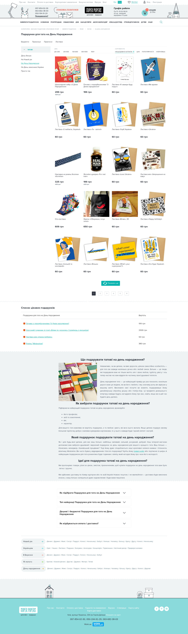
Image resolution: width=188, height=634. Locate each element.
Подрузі (76, 541)
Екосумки (78, 548)
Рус (115, 2)
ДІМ (77, 22)
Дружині (57, 541)
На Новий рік (26, 59)
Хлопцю (106, 541)
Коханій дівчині (59, 562)
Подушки (70, 548)
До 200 (57, 52)
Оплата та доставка (45, 2)
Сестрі (69, 541)
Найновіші (160, 52)
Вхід (148, 2)
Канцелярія (97, 548)
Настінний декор (120, 548)
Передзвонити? (41, 16)
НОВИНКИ (45, 22)
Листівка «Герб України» (122, 129)
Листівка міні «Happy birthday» (39, 337)
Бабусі (99, 541)
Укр (119, 2)
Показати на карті (113, 615)
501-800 (75, 52)
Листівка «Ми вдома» (149, 85)
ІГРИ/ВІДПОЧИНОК (131, 22)
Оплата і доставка (75, 608)
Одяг (49, 548)
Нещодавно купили (123, 52)
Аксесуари (87, 548)
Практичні (48, 42)
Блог (105, 2)
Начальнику (148, 541)
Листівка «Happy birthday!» (151, 219)
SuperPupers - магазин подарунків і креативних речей (40, 29)
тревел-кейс (139, 451)
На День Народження (30, 63)
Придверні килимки (135, 548)
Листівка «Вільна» (91, 264)
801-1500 (84, 52)
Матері (84, 562)
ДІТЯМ (143, 22)
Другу (133, 541)
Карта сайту (134, 608)
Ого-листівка (60, 219)
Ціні (138, 52)
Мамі (63, 541)
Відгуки (98, 2)
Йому (82, 29)
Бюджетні (25, 42)
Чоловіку (114, 541)
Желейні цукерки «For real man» (94, 175)
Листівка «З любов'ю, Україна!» (67, 129)
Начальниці (91, 541)
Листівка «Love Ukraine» (122, 174)
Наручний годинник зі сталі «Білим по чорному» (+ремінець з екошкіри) (57, 330)
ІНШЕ (150, 22)
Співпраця (121, 608)
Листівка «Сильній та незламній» (63, 265)
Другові (70, 562)
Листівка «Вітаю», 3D (120, 219)
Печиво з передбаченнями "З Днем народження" (96, 86)
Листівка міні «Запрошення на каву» (152, 175)
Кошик (152, 10)
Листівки (59, 42)
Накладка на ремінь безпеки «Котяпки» (67, 175)
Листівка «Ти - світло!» (93, 129)
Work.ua (87, 624)
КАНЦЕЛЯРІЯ (86, 22)
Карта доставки (94, 611)
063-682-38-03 (110, 619)
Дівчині (49, 541)
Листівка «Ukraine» (148, 129)
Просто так (25, 71)
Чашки (54, 548)
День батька (26, 56)
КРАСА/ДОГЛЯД (115, 22)
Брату (128, 541)
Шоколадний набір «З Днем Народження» (66, 86)
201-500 (66, 52)
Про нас (22, 2)
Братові (49, 562)
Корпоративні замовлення (66, 2)
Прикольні (36, 42)
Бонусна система (86, 2)
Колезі (82, 541)
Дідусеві (147, 568)
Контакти (31, 2)
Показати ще (112, 283)
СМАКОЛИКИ (68, 22)
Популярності (148, 52)
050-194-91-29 (94, 619)
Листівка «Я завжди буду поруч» (122, 86)
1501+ (93, 52)
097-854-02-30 (77, 619)
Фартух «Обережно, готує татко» (94, 220)
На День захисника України (32, 67)
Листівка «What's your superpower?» (121, 265)
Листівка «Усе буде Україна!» (152, 264)
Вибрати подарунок (29, 22)
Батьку (121, 541)
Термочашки (107, 548)
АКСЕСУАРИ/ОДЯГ (100, 22)
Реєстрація (157, 2)
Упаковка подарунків (67, 10)
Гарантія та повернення (95, 608)
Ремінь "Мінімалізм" (34, 343)
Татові (89, 29)
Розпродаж (56, 22)
